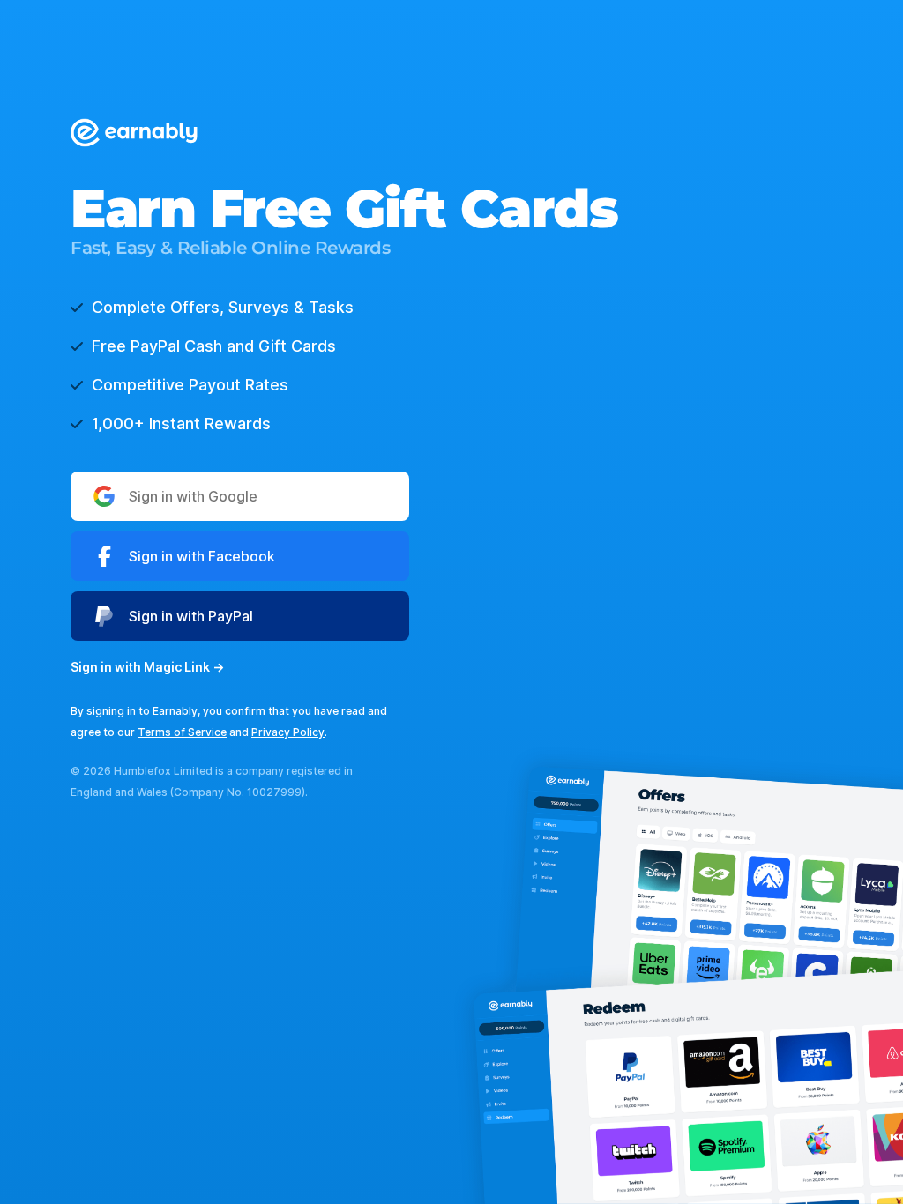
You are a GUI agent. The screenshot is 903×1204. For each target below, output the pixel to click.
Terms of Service (182, 732)
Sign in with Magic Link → (147, 666)
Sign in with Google (193, 496)
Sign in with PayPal (191, 616)
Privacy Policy (288, 732)
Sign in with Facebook (202, 556)
